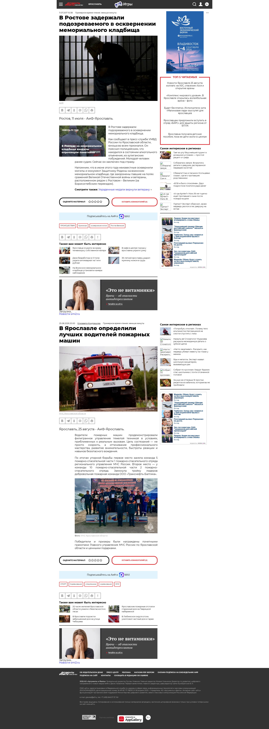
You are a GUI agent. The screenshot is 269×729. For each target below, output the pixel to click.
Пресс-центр (112, 672)
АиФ (61, 103)
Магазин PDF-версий (144, 672)
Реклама (126, 672)
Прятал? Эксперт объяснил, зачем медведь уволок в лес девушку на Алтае (190, 206)
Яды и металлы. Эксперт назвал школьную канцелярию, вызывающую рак (188, 362)
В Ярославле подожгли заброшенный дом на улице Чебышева (86, 619)
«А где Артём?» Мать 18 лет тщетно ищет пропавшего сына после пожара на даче (190, 196)
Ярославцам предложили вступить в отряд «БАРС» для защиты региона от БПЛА (185, 123)
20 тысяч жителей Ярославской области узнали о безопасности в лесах (89, 609)
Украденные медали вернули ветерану (124, 189)
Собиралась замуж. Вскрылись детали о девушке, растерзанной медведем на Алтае (189, 165)
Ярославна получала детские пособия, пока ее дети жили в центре (185, 135)
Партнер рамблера (106, 717)
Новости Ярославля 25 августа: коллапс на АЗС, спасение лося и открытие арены (185, 86)
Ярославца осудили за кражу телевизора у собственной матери (89, 249)
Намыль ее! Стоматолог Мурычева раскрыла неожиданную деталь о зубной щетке (190, 341)
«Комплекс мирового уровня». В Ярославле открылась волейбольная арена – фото (185, 98)
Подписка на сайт (88, 676)
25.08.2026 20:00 (67, 323)
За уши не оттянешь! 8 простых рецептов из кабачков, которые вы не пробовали (191, 382)
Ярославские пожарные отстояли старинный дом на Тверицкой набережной (138, 609)
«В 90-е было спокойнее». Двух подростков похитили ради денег (189, 184)
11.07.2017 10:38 (66, 13)
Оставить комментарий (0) (134, 202)
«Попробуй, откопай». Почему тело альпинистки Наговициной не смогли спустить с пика (190, 331)
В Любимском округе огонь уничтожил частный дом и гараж (138, 617)
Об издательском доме (91, 672)
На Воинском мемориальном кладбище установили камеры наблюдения (87, 270)
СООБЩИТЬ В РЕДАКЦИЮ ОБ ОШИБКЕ (131, 676)
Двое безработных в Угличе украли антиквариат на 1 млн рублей (87, 260)
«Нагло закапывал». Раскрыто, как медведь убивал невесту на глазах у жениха (190, 351)
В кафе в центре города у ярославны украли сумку (134, 249)
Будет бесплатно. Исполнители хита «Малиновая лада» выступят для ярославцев (185, 111)
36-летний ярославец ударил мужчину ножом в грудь (136, 259)
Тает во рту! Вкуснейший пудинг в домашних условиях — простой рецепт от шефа (190, 155)
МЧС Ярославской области (72, 413)
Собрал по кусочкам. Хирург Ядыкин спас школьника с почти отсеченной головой (191, 372)
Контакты (106, 676)
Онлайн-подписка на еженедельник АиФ (178, 672)
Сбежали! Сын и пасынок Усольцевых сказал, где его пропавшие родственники (191, 175)
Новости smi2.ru (69, 313)
